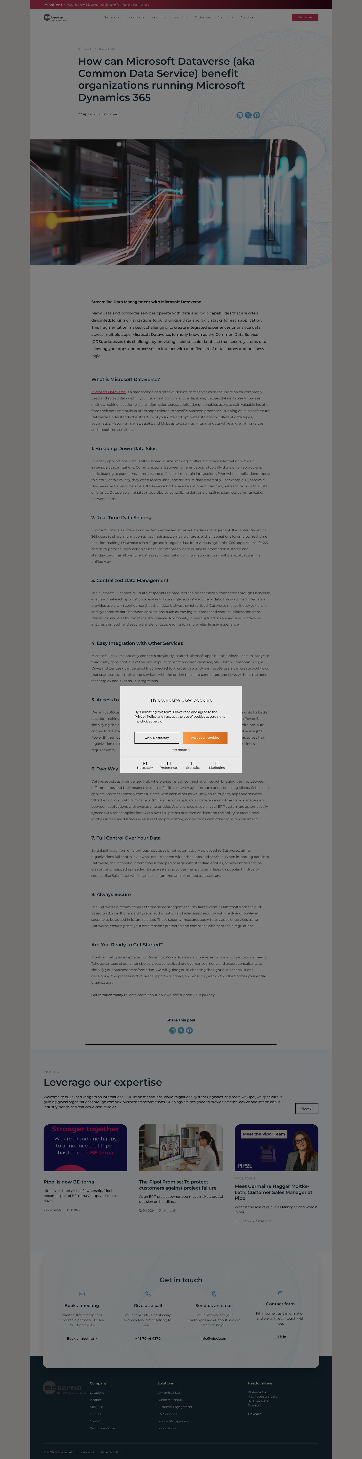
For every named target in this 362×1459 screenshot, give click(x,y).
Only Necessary (157, 738)
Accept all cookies (205, 737)
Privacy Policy (145, 717)
